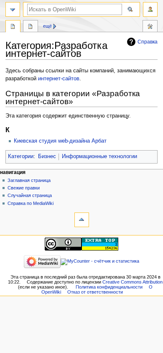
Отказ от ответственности (95, 291)
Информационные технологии (99, 156)
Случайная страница (30, 195)
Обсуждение (30, 27)
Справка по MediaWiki (30, 203)
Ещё (47, 25)
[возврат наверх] (81, 219)
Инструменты (150, 27)
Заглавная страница (29, 180)
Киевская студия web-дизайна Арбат (60, 141)
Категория (13, 27)
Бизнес (47, 156)
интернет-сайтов (58, 79)
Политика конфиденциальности (109, 286)
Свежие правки (24, 187)
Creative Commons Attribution (132, 281)
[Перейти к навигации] (12, 9)
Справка (148, 42)
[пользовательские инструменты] (150, 9)
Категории (20, 156)
